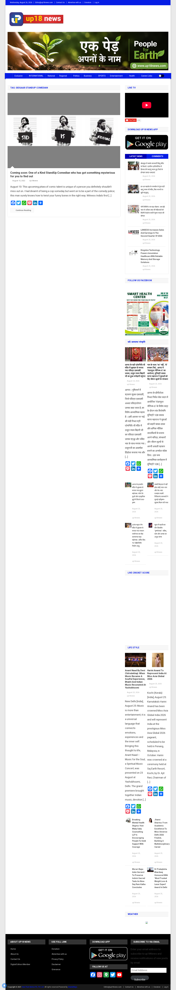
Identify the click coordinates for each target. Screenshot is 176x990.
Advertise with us (74, 2)
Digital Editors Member (20, 964)
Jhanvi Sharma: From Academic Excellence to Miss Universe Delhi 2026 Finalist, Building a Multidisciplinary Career (161, 833)
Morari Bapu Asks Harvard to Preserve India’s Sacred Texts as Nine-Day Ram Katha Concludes (138, 878)
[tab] (136, 156)
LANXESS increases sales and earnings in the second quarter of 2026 (152, 233)
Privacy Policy (58, 959)
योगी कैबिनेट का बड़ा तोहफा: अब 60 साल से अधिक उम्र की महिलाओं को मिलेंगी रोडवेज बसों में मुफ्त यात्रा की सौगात (153, 211)
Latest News (135, 156)
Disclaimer (56, 964)
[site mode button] (161, 75)
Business (88, 76)
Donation (87, 2)
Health (132, 76)
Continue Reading (23, 210)
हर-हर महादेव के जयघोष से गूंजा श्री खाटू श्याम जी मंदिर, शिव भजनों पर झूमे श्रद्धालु (153, 189)
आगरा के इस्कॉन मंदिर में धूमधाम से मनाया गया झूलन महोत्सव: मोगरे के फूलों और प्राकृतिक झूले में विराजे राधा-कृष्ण (138, 493)
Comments (157, 156)
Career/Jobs (146, 76)
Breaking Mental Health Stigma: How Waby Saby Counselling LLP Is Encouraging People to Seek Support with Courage (139, 833)
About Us (15, 954)
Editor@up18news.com (44, 2)
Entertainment (116, 76)
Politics (76, 76)
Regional (63, 76)
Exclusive (19, 76)
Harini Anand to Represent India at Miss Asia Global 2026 (157, 674)
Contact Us (60, 2)
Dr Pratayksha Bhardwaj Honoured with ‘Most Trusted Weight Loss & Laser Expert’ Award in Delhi (161, 878)
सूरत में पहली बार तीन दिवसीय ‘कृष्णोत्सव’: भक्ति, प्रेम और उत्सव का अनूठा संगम (160, 531)
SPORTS (102, 76)
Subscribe (139, 979)
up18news (33, 181)
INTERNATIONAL (36, 76)
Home (13, 949)
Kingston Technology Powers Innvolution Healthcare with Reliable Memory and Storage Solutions (152, 256)
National (51, 76)
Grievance (56, 969)
